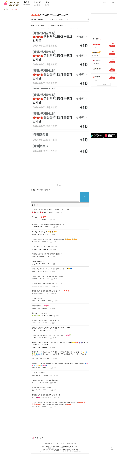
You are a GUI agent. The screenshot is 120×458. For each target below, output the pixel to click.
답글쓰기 (60, 212)
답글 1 (54, 219)
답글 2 (56, 227)
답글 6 (57, 315)
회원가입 (105, 2)
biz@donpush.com (75, 451)
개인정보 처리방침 (58, 443)
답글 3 (54, 264)
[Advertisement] (16, 39)
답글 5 (53, 271)
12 (67, 19)
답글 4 (54, 256)
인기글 (14, 9)
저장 (84, 196)
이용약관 (47, 443)
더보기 (104, 84)
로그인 (113, 2)
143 (61, 19)
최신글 (6, 9)
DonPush (12, 3)
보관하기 (61, 185)
